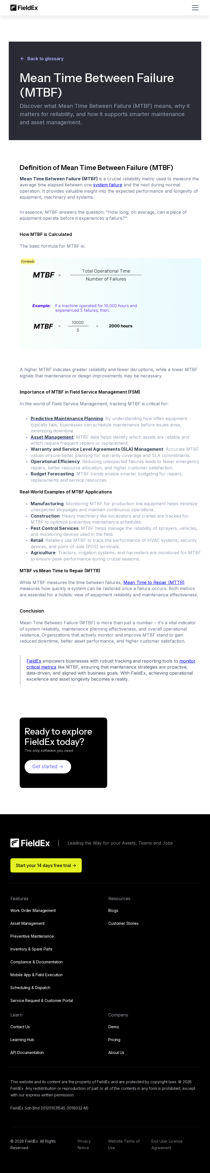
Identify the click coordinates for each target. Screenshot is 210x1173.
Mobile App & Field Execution (36, 974)
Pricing (114, 1039)
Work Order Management (33, 910)
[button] (194, 7)
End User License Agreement (167, 1144)
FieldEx (34, 661)
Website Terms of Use (124, 1144)
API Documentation (27, 1052)
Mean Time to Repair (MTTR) (154, 582)
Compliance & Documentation (36, 962)
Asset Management (27, 923)
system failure (107, 184)
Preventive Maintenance (32, 936)
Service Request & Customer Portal (41, 1000)
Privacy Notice (84, 1144)
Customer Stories (123, 923)
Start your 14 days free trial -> (46, 865)
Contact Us (20, 1026)
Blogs (113, 910)
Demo (113, 1026)
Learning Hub (22, 1039)
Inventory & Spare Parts (31, 949)
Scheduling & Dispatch (30, 987)
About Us (116, 1052)
